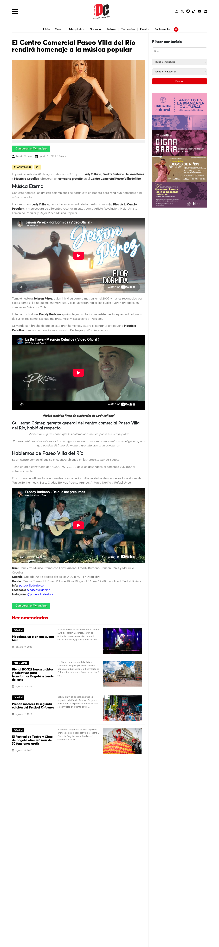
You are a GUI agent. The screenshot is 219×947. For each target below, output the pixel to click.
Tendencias (128, 29)
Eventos (145, 29)
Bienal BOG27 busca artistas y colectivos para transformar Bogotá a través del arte (33, 674)
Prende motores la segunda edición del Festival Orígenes (33, 706)
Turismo (111, 29)
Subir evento (162, 29)
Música (59, 29)
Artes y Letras (77, 29)
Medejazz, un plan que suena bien (33, 638)
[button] (15, 11)
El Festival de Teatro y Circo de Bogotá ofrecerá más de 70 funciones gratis (32, 740)
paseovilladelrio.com (32, 585)
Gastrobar (96, 29)
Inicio (46, 29)
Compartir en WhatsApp (31, 148)
